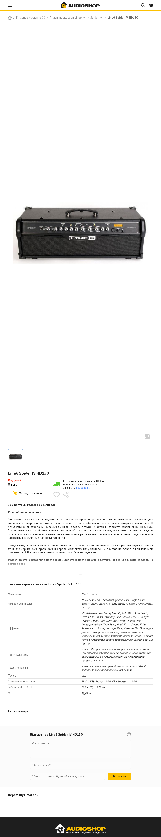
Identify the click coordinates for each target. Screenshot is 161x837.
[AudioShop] (80, 5)
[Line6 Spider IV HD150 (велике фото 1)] (15, 456)
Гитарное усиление (28, 17)
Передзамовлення (31, 493)
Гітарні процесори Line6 (66, 17)
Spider (94, 17)
